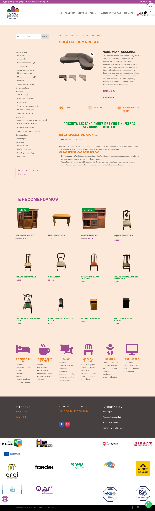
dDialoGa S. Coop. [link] (35, 508)
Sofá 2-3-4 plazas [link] (77, 35)
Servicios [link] (82, 13)
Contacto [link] (128, 13)
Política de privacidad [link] (112, 417)
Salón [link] (67, 35)
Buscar (45, 36)
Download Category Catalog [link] (28, 172)
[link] (146, 2)
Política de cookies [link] (111, 422)
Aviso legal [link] (107, 412)
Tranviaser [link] (70, 13)
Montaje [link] (98, 107)
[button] (47, 1)
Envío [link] (68, 107)
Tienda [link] (93, 13)
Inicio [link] (59, 13)
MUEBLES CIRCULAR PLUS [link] (111, 13)
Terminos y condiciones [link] (113, 428)
